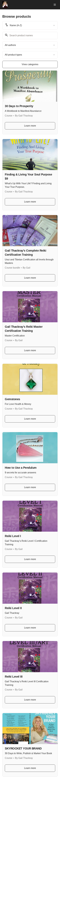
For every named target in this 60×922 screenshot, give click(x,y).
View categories (30, 64)
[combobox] (30, 25)
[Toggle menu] (55, 5)
